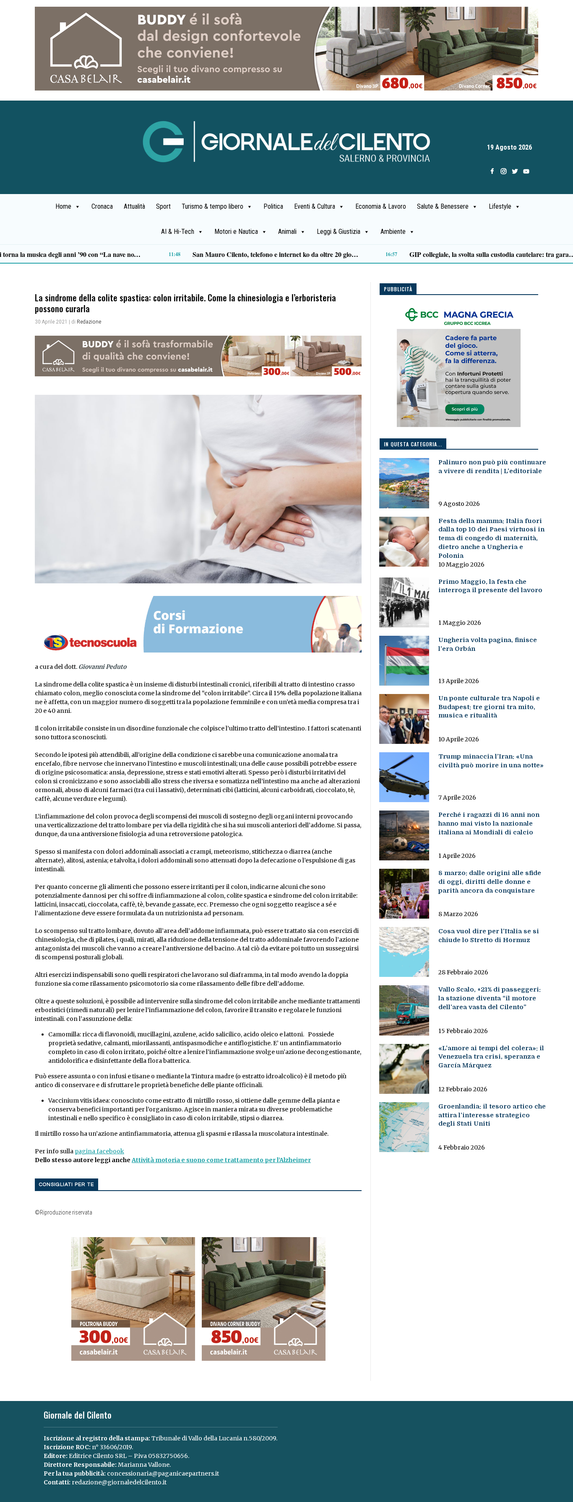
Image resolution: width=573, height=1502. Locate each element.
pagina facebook (99, 1151)
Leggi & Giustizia (338, 232)
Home (63, 206)
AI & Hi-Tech (177, 232)
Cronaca (102, 206)
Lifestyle (500, 206)
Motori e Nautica (236, 232)
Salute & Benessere (443, 206)
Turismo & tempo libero (212, 206)
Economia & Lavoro (380, 206)
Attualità (134, 206)
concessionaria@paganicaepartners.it (163, 1473)
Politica (273, 206)
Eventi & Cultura (314, 206)
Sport (163, 206)
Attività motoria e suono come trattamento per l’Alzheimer (221, 1160)
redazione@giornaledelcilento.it (119, 1482)
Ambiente (393, 232)
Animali (287, 232)
